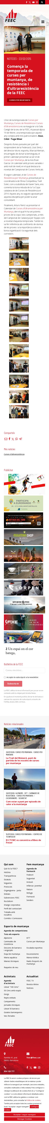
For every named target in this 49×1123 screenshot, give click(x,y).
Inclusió (30, 882)
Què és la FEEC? (11, 868)
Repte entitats (10, 997)
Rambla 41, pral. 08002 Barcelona (11, 1059)
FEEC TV (30, 980)
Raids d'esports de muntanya (34, 962)
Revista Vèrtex (33, 984)
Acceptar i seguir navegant (24, 1115)
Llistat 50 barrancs (11, 1008)
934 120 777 (9, 1071)
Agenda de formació (32, 869)
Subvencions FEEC (11, 897)
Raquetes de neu (11, 967)
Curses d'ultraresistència (14, 454)
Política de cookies (33, 1100)
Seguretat (31, 878)
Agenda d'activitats (9, 982)
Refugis (30, 893)
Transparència (10, 876)
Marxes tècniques (11, 961)
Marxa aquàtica (10, 957)
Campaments (9, 1001)
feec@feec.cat (34, 1057)
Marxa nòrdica (33, 957)
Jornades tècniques (12, 1005)
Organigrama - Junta (12, 890)
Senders (30, 900)
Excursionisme (33, 954)
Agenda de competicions (15, 930)
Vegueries (8, 883)
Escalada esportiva (34, 948)
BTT (28, 938)
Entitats (7, 894)
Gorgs (6, 994)
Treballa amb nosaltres (9, 913)
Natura (29, 889)
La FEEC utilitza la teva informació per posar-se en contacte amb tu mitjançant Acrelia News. (23, 691)
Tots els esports (11, 934)
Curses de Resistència (24, 123)
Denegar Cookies (24, 1119)
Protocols (8, 886)
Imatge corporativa (12, 905)
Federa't (30, 875)
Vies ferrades (9, 1016)
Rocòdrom (8, 901)
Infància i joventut (34, 885)
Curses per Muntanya (19, 100)
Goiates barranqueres (13, 1012)
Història (7, 872)
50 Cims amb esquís (12, 990)
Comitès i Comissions (13, 918)
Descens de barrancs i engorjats (13, 949)
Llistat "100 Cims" (11, 987)
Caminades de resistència (10, 942)
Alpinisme (8, 938)
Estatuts (7, 879)
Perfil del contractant (13, 908)
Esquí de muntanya (12, 954)
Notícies (12, 58)
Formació (31, 896)
